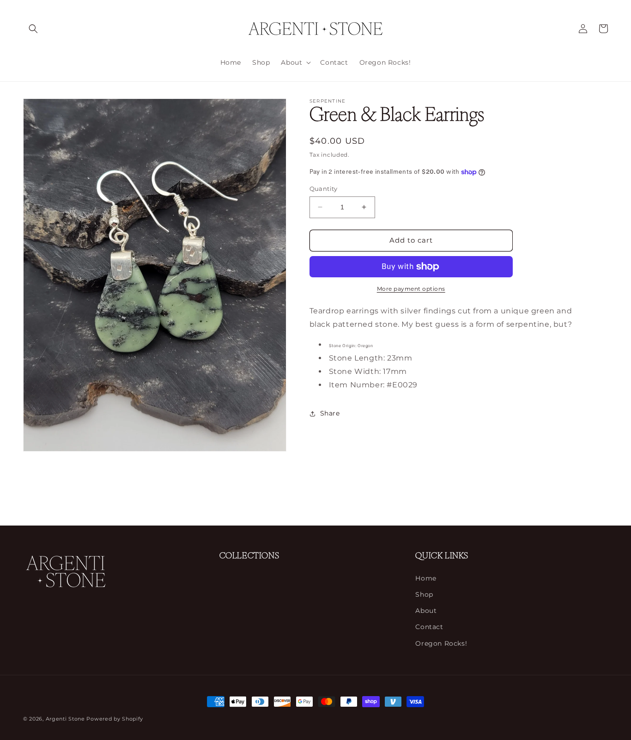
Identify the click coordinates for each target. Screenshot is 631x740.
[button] (33, 28)
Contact (429, 627)
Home (425, 578)
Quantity (323, 188)
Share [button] (330, 413)
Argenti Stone (65, 719)
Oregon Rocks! (441, 643)
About (426, 610)
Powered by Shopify (114, 719)
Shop (424, 594)
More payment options (411, 288)
